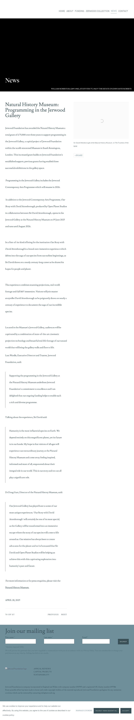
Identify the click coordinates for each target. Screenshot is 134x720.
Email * (85, 637)
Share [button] (79, 155)
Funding (79, 11)
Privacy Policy (89, 650)
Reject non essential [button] (106, 711)
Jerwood (18, 11)
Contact (123, 11)
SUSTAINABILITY (41, 675)
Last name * (48, 637)
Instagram (121, 700)
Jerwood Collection (97, 11)
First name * (10, 637)
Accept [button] (125, 711)
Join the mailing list (127, 700)
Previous (53, 615)
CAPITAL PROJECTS (43, 672)
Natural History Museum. (17, 587)
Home (62, 11)
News (114, 11)
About (69, 11)
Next (64, 615)
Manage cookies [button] (84, 711)
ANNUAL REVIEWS (42, 669)
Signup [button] (123, 642)
